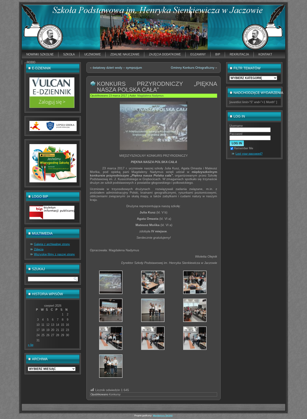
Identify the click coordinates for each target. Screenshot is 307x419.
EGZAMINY (198, 54)
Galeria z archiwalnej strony (52, 244)
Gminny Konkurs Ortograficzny (192, 67)
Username (236, 125)
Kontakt (265, 54)
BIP (217, 54)
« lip (30, 345)
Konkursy (114, 394)
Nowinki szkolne (40, 54)
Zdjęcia (38, 249)
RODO (31, 62)
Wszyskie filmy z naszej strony (54, 254)
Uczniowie (92, 54)
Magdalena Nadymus (150, 95)
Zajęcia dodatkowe (165, 54)
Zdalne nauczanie (125, 54)
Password (235, 134)
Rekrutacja (239, 54)
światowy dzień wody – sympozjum (117, 67)
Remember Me (243, 148)
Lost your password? (249, 153)
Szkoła (69, 54)
